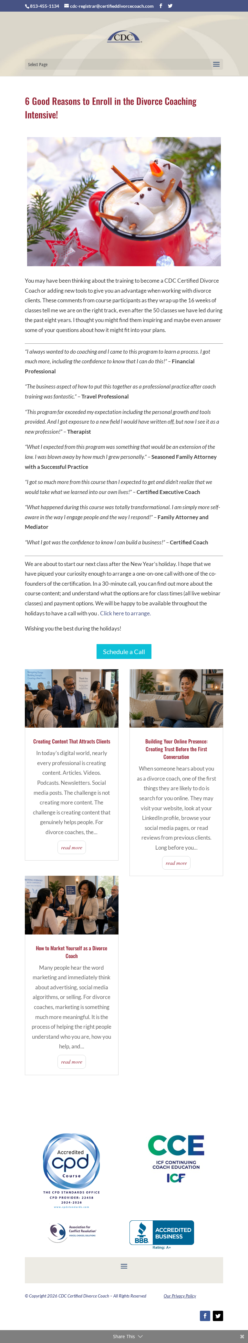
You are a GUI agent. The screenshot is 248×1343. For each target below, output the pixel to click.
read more (71, 847)
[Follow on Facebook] (205, 1316)
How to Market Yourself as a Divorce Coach (71, 952)
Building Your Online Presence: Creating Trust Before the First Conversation (176, 749)
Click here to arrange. (125, 613)
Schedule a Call (124, 651)
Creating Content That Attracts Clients (71, 741)
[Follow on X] (218, 1316)
